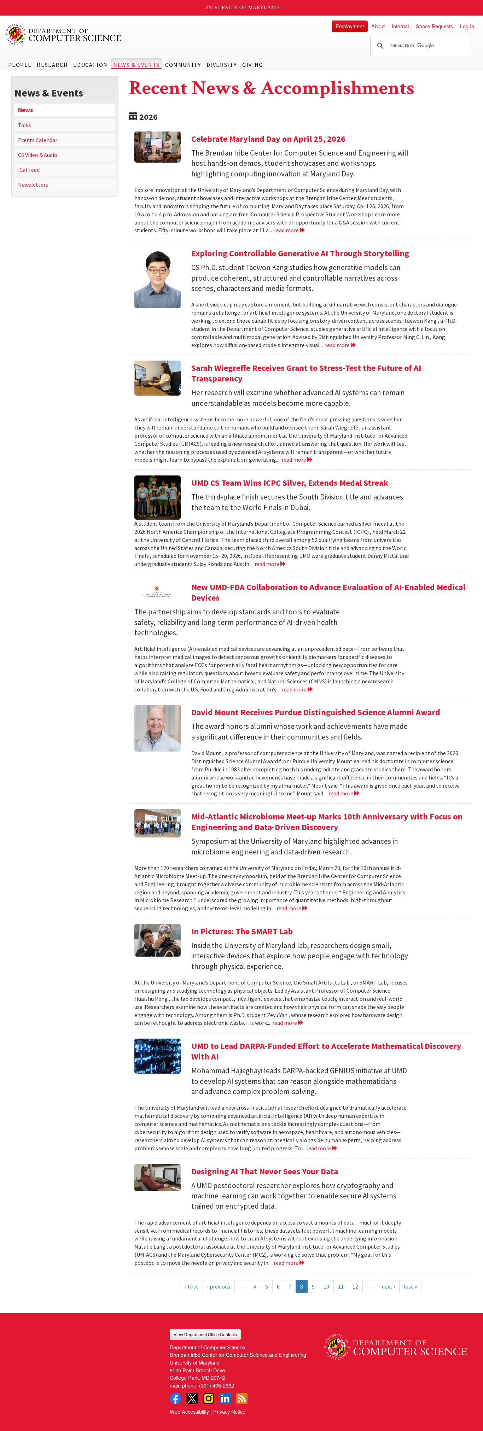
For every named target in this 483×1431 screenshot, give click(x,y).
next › (388, 1286)
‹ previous (218, 1286)
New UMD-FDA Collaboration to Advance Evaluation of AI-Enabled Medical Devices (328, 592)
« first (191, 1286)
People (20, 64)
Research (52, 64)
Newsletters (33, 184)
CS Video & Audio (37, 154)
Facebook (175, 1398)
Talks (24, 125)
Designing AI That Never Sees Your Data (264, 1171)
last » (410, 1286)
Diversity (221, 64)
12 (355, 1286)
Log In (467, 26)
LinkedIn (225, 1398)
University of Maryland (241, 7)
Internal (400, 26)
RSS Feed (242, 1398)
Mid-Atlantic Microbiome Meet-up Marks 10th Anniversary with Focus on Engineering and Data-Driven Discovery (326, 822)
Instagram (208, 1398)
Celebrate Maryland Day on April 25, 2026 (268, 138)
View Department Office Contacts (205, 1334)
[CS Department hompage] (395, 1344)
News (25, 110)
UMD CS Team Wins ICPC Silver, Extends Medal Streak (289, 482)
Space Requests (434, 26)
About (378, 26)
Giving (252, 64)
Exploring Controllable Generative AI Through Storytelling (300, 253)
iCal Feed (29, 169)
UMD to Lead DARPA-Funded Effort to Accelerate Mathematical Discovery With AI (326, 1051)
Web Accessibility (189, 1411)
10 (326, 1286)
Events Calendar (37, 140)
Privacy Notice (229, 1411)
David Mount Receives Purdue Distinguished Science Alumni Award (315, 712)
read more (287, 230)
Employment (350, 26)
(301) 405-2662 (216, 1385)
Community (183, 64)
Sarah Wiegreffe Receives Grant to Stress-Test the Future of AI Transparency (306, 373)
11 (341, 1286)
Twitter (192, 1398)
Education (90, 64)
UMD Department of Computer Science (63, 34)
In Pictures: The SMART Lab (242, 931)
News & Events (136, 64)
